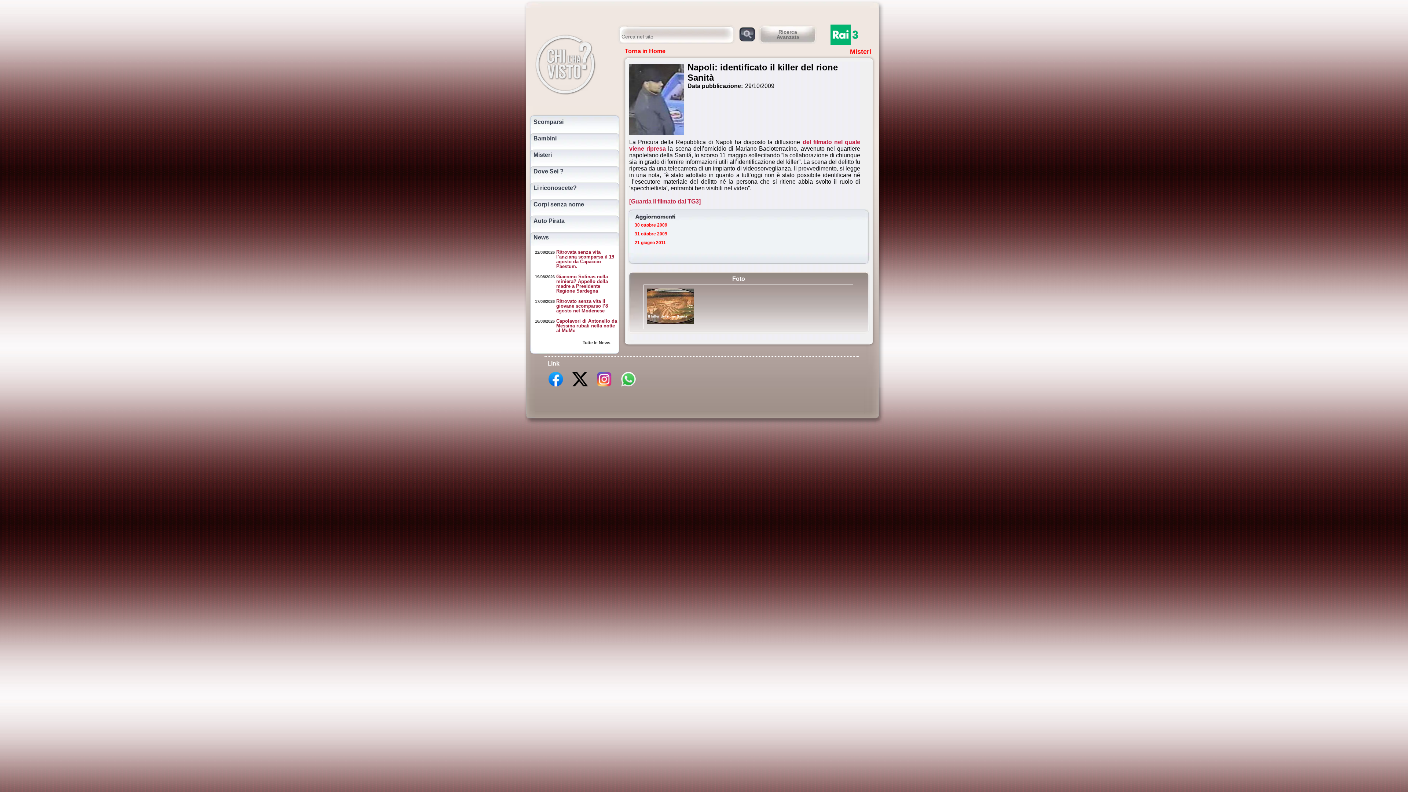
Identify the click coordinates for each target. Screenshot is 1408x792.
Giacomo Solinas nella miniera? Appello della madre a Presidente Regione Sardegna (582, 283)
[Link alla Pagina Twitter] (580, 386)
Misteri (543, 155)
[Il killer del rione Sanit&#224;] (670, 306)
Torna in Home (645, 51)
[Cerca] (747, 34)
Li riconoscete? (555, 188)
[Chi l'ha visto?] (573, 63)
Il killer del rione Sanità (667, 316)
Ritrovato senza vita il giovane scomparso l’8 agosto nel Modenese (582, 306)
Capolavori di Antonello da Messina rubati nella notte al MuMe (586, 326)
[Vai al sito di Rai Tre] (852, 35)
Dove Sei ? (549, 172)
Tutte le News (596, 342)
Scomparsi (549, 122)
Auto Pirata (549, 221)
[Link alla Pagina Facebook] (555, 386)
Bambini (545, 139)
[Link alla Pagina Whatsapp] (628, 386)
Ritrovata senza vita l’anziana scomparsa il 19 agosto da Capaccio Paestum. (585, 259)
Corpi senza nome (559, 205)
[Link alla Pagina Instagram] (604, 386)
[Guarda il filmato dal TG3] (665, 201)
